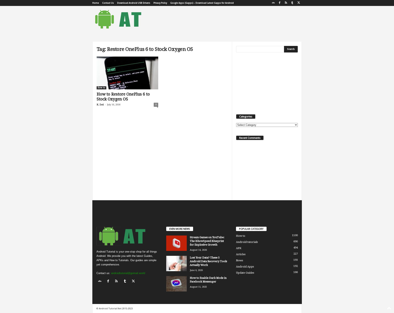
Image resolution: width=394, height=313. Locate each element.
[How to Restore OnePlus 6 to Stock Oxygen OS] (127, 73)
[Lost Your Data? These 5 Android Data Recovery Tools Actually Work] (176, 263)
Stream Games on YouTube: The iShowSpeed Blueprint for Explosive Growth (207, 241)
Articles (240, 254)
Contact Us (108, 3)
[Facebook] (279, 3)
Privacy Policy (160, 3)
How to (101, 88)
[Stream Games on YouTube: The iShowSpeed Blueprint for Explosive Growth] (176, 243)
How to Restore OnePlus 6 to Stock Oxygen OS (123, 96)
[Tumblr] (292, 3)
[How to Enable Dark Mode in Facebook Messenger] (176, 283)
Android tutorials (247, 242)
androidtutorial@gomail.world (128, 273)
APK (238, 248)
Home (95, 3)
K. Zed (100, 104)
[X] (298, 3)
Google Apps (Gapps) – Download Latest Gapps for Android (202, 3)
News (239, 260)
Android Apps (245, 266)
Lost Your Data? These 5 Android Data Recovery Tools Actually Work (208, 261)
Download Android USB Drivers (133, 3)
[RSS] (286, 3)
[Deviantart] (273, 3)
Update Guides (245, 272)
